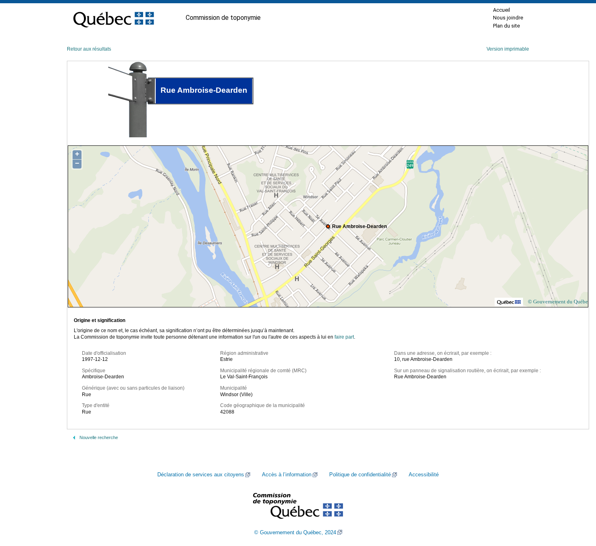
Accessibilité (424, 475)
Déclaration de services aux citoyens (200, 475)
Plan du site (506, 26)
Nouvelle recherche (98, 437)
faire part (344, 337)
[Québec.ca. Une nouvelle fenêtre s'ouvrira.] (113, 17)
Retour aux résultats (89, 49)
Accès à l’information (286, 475)
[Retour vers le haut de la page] (576, 501)
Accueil (501, 10)
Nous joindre (508, 18)
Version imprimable (508, 49)
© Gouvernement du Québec (559, 302)
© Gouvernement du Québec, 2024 (295, 532)
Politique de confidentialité (360, 475)
